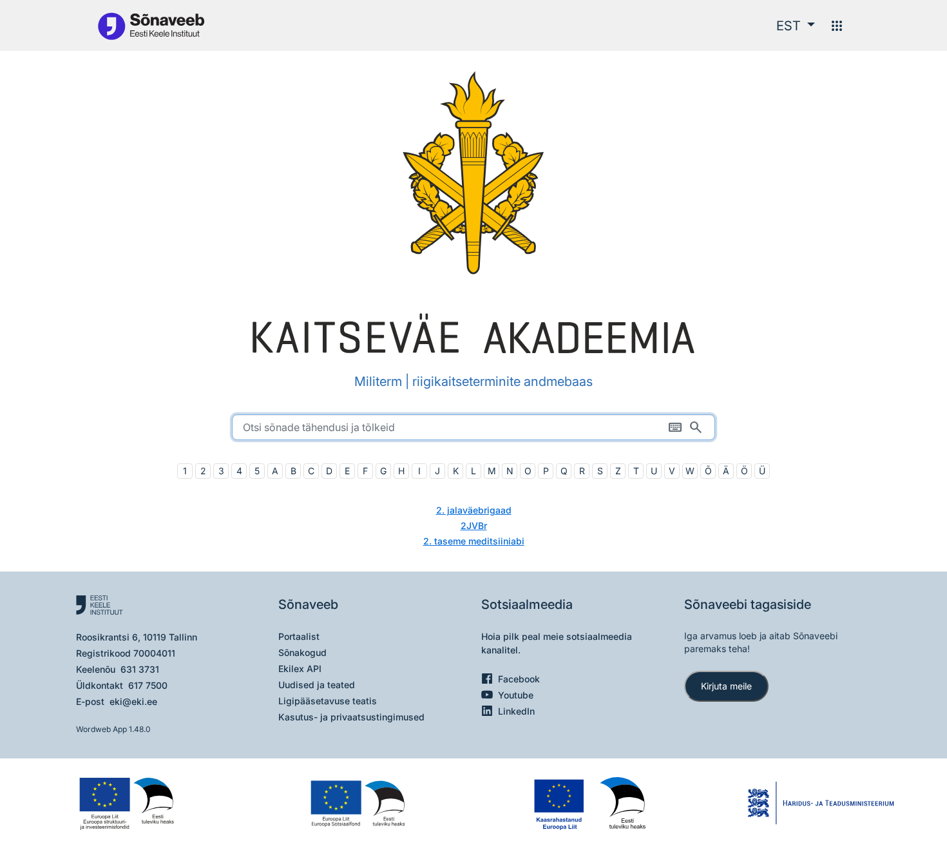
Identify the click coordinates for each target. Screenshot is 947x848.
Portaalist (299, 636)
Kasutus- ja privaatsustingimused (351, 716)
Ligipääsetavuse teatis (327, 700)
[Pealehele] (151, 25)
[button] (795, 26)
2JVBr (474, 525)
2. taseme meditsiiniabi (473, 540)
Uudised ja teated (316, 684)
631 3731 (139, 669)
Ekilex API (299, 668)
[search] (473, 427)
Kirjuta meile (726, 685)
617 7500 (147, 685)
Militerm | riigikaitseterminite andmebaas (473, 381)
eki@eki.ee (133, 701)
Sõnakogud (302, 652)
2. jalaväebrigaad (474, 510)
